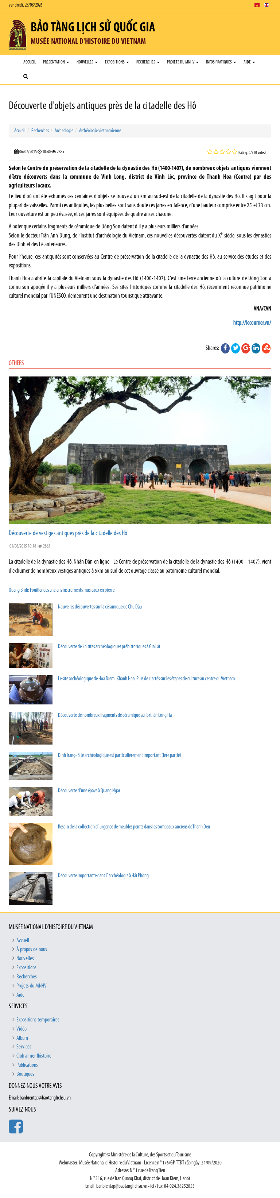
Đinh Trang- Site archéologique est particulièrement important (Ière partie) (119, 755)
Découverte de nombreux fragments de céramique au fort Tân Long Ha (115, 715)
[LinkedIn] (256, 348)
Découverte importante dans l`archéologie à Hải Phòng (103, 876)
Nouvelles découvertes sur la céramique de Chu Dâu (100, 607)
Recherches (146, 62)
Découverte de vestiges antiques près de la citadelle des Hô (68, 533)
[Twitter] (235, 348)
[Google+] (245, 348)
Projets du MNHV (181, 62)
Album (22, 1038)
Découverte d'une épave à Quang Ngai (89, 791)
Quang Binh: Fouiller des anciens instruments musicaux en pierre (61, 590)
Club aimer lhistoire (33, 1056)
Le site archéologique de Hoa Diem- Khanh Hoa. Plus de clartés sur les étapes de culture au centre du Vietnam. (147, 679)
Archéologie (64, 131)
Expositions (115, 62)
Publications (27, 1065)
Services (23, 1047)
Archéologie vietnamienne (100, 131)
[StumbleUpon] (266, 348)
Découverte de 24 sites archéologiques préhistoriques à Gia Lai (109, 647)
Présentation (54, 62)
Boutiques (25, 1074)
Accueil (29, 62)
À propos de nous (31, 949)
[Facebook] (225, 348)
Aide (248, 62)
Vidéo (21, 1029)
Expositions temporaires (37, 1020)
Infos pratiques (219, 62)
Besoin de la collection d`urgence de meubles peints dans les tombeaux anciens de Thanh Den (134, 827)
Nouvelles (85, 62)
